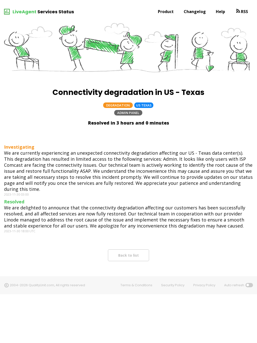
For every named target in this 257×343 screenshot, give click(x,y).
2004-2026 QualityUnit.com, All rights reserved (47, 285)
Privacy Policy (204, 285)
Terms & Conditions (136, 285)
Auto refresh (234, 285)
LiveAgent (24, 12)
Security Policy (172, 285)
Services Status (55, 12)
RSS (244, 11)
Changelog (195, 11)
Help (220, 11)
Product (166, 11)
